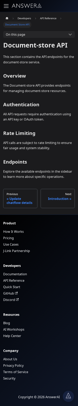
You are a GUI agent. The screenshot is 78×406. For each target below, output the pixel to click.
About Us (10, 359)
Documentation (15, 274)
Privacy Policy (13, 365)
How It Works (13, 231)
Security (9, 378)
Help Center (12, 336)
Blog (6, 323)
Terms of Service (15, 372)
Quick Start (11, 287)
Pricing (8, 238)
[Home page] (7, 18)
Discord (9, 300)
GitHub (8, 293)
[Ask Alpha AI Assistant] (68, 396)
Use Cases (11, 244)
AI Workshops (13, 329)
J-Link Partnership (16, 251)
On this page (15, 34)
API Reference (13, 280)
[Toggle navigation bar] (6, 6)
